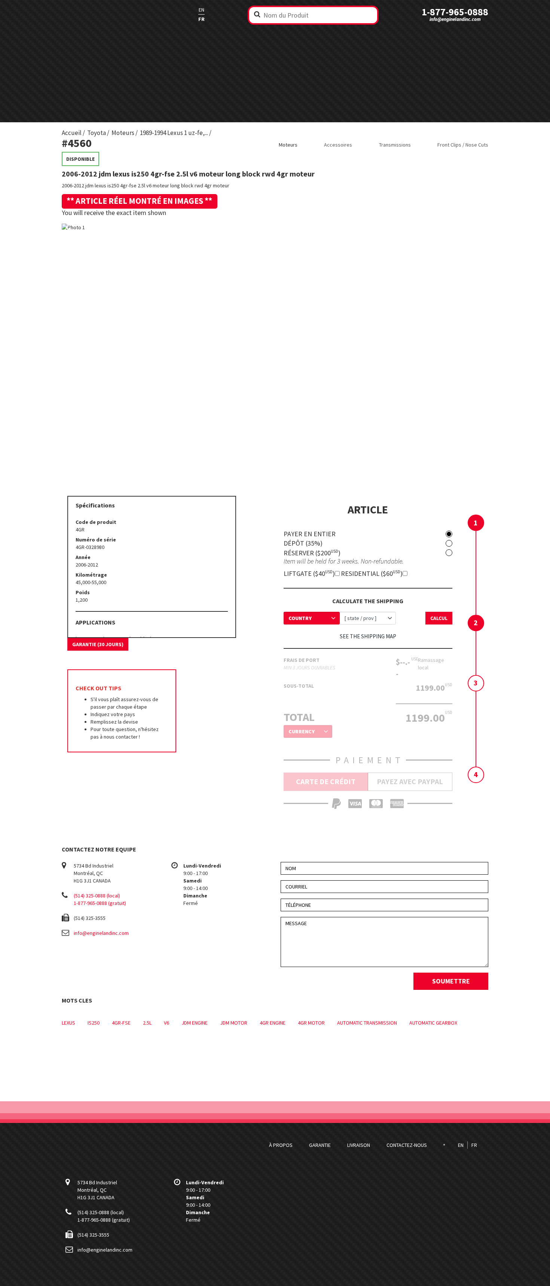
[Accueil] (108, 1145)
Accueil (72, 133)
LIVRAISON (358, 1145)
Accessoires (338, 144)
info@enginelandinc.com (455, 19)
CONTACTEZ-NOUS (406, 1145)
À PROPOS (281, 1145)
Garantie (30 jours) (97, 644)
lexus (68, 1022)
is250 (94, 1022)
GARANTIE (320, 1145)
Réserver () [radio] (312, 552)
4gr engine (272, 1022)
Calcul (438, 618)
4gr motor (311, 1022)
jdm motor (233, 1022)
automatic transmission (367, 1022)
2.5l (147, 1022)
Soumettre (451, 981)
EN (201, 9)
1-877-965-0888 (455, 12)
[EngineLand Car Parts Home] (108, 14)
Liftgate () (309, 573)
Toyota (96, 133)
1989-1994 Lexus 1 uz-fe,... (174, 133)
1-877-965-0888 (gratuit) (100, 903)
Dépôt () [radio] (303, 543)
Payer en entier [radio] (310, 534)
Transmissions (395, 144)
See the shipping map (368, 636)
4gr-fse (121, 1022)
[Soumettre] (257, 14)
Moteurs (122, 133)
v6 (166, 1022)
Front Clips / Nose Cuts (462, 144)
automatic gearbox (433, 1022)
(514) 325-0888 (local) (97, 895)
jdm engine (194, 1022)
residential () (372, 573)
